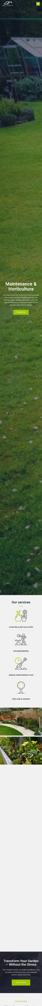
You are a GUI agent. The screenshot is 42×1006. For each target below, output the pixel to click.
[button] (38, 4)
